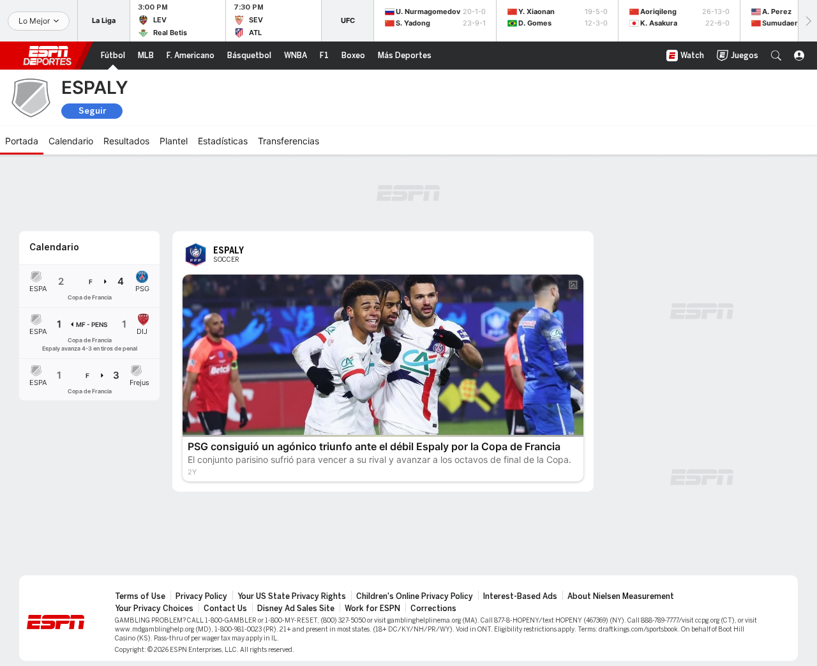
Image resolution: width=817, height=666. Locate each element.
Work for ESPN (372, 608)
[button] (776, 55)
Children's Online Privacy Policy (414, 596)
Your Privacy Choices (154, 608)
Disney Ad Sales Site (295, 608)
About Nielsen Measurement (620, 596)
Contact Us (225, 608)
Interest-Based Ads (520, 596)
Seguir (92, 111)
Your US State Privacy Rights (291, 596)
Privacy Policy (201, 596)
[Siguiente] (807, 21)
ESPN (47, 56)
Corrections (433, 608)
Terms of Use (140, 596)
